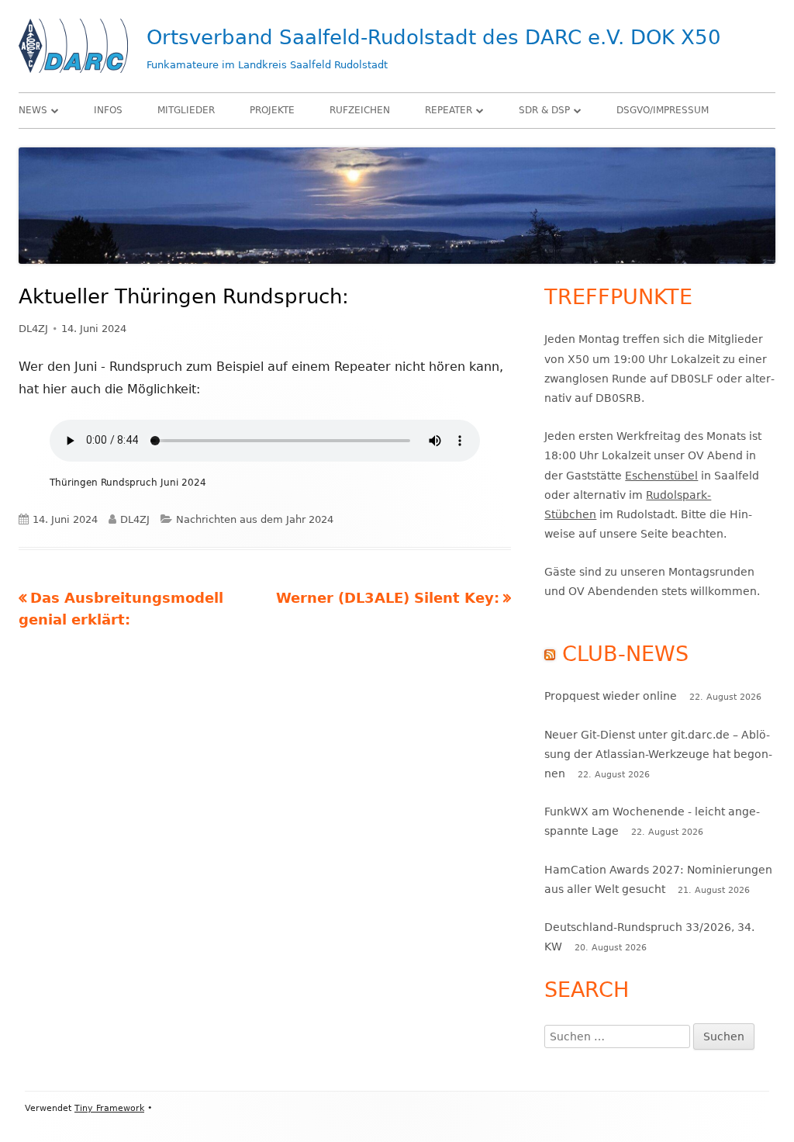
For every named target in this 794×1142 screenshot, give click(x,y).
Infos (108, 110)
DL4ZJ (33, 328)
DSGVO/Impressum (662, 110)
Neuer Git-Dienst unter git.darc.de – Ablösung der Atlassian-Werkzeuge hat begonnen (658, 754)
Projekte (272, 110)
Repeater (448, 110)
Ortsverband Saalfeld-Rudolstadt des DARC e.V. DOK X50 (434, 37)
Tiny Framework (109, 1108)
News (33, 110)
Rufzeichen (360, 110)
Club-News (625, 654)
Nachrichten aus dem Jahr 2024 (254, 519)
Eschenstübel (661, 475)
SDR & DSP (544, 110)
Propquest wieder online (610, 696)
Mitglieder (186, 110)
